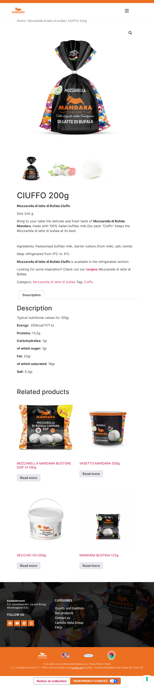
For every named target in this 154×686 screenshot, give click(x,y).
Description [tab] (31, 295)
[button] (126, 10)
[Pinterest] (24, 623)
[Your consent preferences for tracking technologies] (147, 679)
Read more (28, 478)
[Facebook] (10, 623)
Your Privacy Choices (90, 681)
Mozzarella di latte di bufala (46, 21)
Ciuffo (88, 282)
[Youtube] (17, 623)
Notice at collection (52, 681)
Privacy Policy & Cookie (100, 664)
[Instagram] (31, 623)
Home (21, 21)
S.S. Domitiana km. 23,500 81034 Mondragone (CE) (26, 604)
